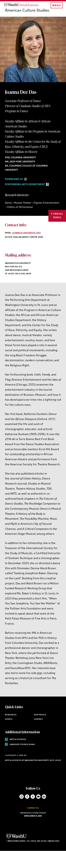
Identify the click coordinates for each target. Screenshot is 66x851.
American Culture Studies (27, 11)
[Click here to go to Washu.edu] (16, 838)
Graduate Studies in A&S (22, 744)
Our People (40, 715)
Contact (38, 719)
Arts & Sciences (17, 739)
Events (8, 719)
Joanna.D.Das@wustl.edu (26, 233)
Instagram (21, 796)
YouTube (38, 796)
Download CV (14, 179)
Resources (10, 715)
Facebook (27, 796)
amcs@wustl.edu (33, 816)
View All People (58, 216)
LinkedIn (44, 796)
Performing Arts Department (25, 184)
